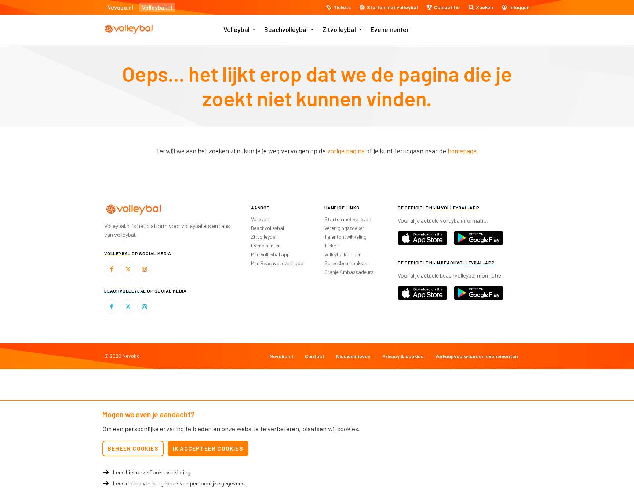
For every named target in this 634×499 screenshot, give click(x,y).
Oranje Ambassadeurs (349, 272)
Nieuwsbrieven (353, 356)
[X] (128, 269)
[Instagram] (144, 269)
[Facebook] (111, 269)
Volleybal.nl (157, 7)
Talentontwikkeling (345, 237)
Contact (314, 356)
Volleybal (236, 29)
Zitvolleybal (339, 29)
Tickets (332, 245)
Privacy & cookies (402, 356)
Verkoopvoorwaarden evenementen (476, 356)
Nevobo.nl (120, 7)
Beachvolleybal (286, 29)
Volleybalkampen (342, 254)
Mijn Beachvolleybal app (277, 263)
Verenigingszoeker (344, 228)
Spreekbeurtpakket (346, 263)
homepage (462, 151)
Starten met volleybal (348, 219)
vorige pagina (346, 151)
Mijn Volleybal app (270, 254)
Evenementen (390, 29)
